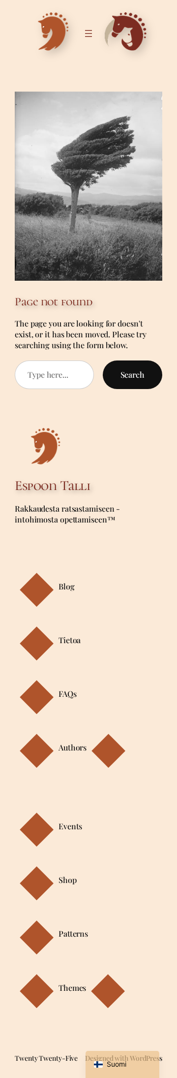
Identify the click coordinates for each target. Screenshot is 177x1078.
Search (132, 374)
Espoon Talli (52, 485)
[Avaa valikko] (88, 33)
